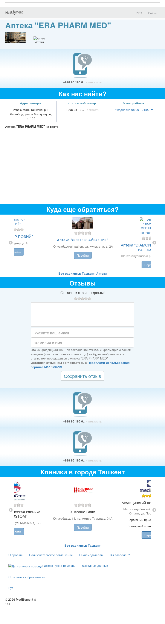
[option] (82, 243)
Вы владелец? (120, 555)
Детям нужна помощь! (59, 565)
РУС (138, 13)
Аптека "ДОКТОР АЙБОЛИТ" (82, 239)
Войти (152, 13)
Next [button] (154, 243)
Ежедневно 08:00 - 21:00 (132, 109)
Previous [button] (11, 243)
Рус (10, 587)
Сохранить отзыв (82, 376)
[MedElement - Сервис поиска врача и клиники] (14, 13)
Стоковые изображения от (26, 577)
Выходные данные (95, 565)
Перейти (15, 252)
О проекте (15, 555)
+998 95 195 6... (82, 82)
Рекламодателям (91, 555)
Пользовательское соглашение (51, 555)
